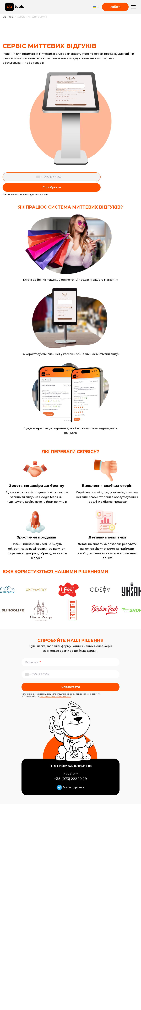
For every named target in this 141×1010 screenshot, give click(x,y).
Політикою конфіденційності (55, 696)
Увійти (115, 6)
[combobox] (39, 177)
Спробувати (51, 187)
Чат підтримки (73, 787)
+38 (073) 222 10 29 (70, 779)
